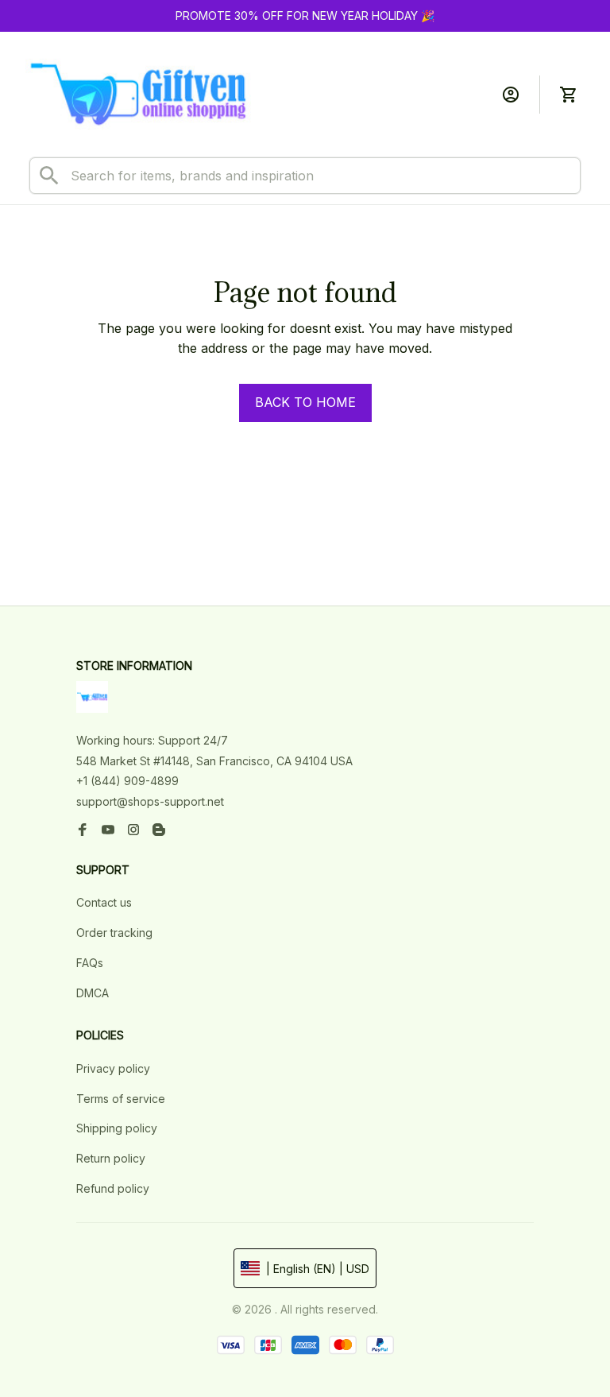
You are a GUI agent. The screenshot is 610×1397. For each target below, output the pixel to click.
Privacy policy (113, 1068)
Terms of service (120, 1098)
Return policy (110, 1158)
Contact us (104, 902)
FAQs (89, 962)
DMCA (92, 993)
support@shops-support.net (150, 801)
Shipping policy (116, 1128)
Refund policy (112, 1188)
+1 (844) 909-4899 (127, 781)
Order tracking (114, 932)
